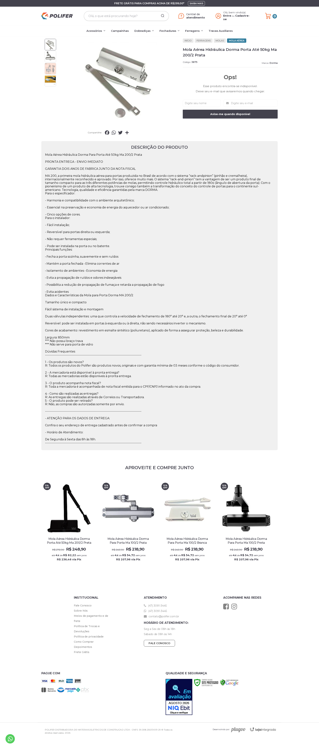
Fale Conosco (83, 605)
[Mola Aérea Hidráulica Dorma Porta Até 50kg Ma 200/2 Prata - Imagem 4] (50, 80)
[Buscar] (161, 15)
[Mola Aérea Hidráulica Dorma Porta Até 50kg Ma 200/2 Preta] (69, 524)
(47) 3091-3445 (157, 605)
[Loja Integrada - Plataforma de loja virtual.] (263, 729)
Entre (227, 15)
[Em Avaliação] (179, 697)
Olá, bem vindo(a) (234, 12)
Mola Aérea (236, 40)
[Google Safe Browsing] (229, 682)
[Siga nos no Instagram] (235, 606)
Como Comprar (84, 641)
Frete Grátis (81, 652)
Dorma (274, 63)
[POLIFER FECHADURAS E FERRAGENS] (57, 16)
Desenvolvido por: (221, 729)
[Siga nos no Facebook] (227, 606)
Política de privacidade (89, 636)
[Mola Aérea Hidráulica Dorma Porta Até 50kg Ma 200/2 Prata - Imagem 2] (50, 56)
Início (188, 40)
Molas (220, 40)
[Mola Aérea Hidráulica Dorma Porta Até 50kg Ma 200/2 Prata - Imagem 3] (50, 68)
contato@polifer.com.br (163, 616)
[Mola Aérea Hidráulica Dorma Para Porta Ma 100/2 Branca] (187, 524)
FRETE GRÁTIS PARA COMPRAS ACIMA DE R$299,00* (149, 3)
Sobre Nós (81, 610)
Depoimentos (83, 647)
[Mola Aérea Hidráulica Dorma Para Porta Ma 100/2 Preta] (246, 524)
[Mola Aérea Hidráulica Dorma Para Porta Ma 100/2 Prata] (128, 524)
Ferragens (204, 40)
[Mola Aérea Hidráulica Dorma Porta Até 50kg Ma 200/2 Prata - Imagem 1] (50, 44)
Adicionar (76, 563)
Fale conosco (159, 643)
